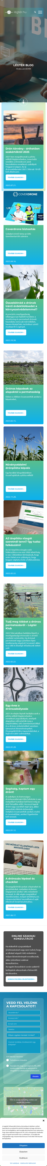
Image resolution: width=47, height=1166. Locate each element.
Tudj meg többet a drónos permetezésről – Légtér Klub (23, 625)
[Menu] (39, 12)
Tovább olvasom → (16, 177)
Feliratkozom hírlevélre (18, 1060)
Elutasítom (23, 1152)
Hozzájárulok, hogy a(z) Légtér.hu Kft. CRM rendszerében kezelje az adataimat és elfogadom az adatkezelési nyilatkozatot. (25, 1068)
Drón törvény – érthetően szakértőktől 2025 (23, 150)
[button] (43, 1120)
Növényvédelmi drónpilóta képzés (18, 466)
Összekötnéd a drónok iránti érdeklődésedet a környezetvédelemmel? (21, 306)
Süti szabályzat (14, 1163)
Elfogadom (23, 1145)
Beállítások (23, 1158)
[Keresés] (34, 12)
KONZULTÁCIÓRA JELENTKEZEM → (21, 979)
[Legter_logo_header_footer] (20, 12)
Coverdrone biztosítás (20, 229)
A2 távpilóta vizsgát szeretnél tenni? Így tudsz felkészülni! (23, 542)
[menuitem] (34, 12)
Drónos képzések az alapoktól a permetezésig (23, 390)
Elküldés (36, 1076)
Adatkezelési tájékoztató (28, 1163)
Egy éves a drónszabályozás (17, 707)
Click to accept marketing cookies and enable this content (23, 1101)
